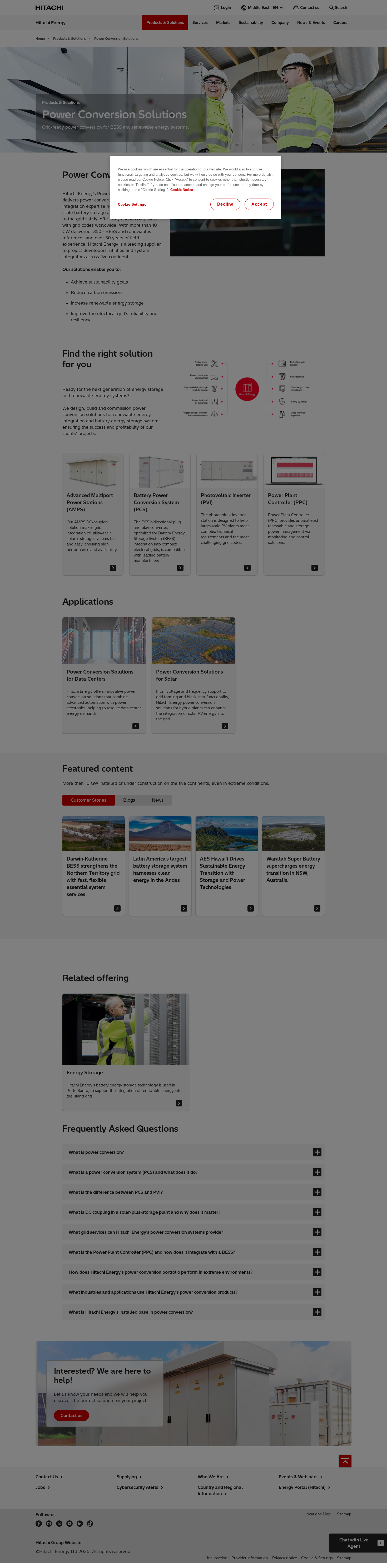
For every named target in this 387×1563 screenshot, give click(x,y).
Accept (259, 204)
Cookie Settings (132, 204)
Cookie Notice (181, 190)
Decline (225, 204)
